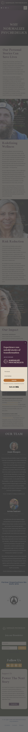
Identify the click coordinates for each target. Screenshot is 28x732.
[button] (14, 361)
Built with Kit (14, 387)
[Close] (25, 342)
